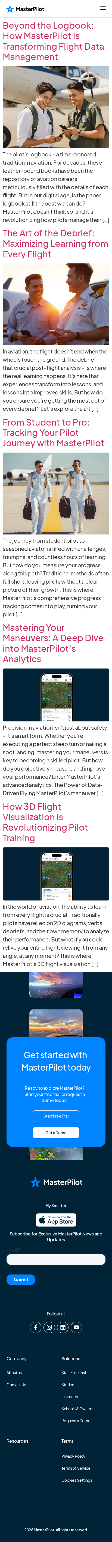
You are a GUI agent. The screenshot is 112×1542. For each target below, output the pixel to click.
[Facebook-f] (35, 1327)
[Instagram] (49, 1327)
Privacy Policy (73, 1456)
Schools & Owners (77, 1408)
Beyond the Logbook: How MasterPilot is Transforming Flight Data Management (53, 41)
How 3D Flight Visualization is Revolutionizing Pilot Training (45, 822)
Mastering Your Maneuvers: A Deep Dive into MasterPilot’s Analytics (53, 643)
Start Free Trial (73, 1372)
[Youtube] (76, 1327)
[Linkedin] (63, 1327)
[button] (56, 1132)
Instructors (70, 1396)
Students (69, 1384)
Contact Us (16, 1384)
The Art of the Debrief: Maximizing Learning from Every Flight (55, 243)
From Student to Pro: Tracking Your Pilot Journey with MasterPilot (53, 432)
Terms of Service (76, 1468)
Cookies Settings (76, 1480)
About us (14, 1372)
